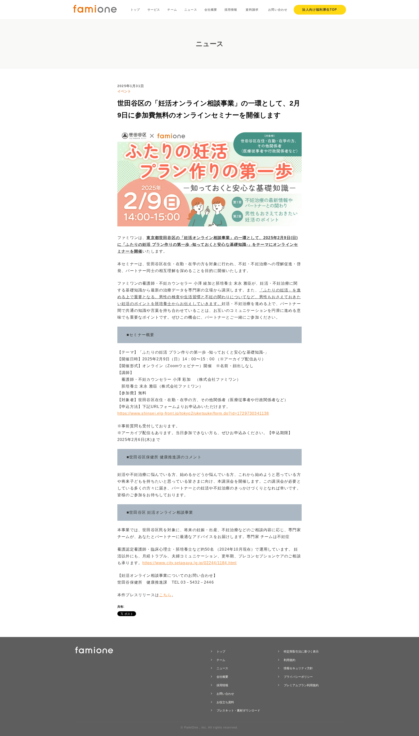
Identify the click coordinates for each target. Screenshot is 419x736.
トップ (135, 9)
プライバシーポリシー (298, 676)
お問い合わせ (277, 9)
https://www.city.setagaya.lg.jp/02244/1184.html (189, 563)
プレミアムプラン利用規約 (301, 685)
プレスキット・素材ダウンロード (238, 710)
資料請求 (252, 9)
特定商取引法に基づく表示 (301, 651)
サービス (153, 9)
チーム (172, 9)
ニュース (190, 9)
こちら (165, 595)
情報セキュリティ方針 (298, 668)
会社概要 (210, 9)
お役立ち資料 (225, 702)
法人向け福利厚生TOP (319, 9)
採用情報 (231, 9)
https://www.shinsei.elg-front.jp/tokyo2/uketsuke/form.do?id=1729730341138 (193, 413)
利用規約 (289, 660)
